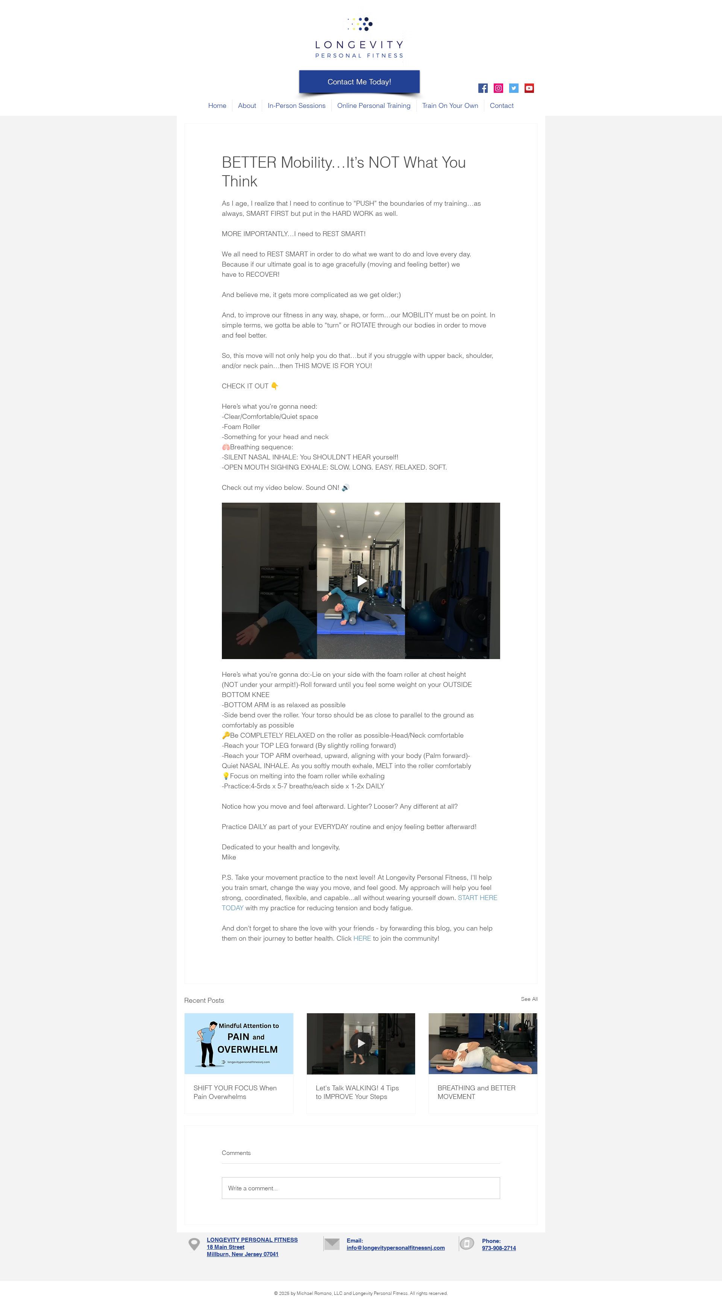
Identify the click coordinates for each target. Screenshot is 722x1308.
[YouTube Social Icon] (529, 88)
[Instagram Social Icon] (498, 88)
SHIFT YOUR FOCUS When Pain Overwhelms (235, 1092)
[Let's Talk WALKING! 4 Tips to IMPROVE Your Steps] (361, 1043)
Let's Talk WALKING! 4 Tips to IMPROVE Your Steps (357, 1092)
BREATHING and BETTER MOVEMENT (477, 1092)
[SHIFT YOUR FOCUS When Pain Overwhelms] (239, 1043)
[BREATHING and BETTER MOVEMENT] (483, 1043)
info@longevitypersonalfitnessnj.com (396, 1247)
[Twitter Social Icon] (514, 88)
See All (529, 999)
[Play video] (361, 581)
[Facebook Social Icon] (483, 88)
